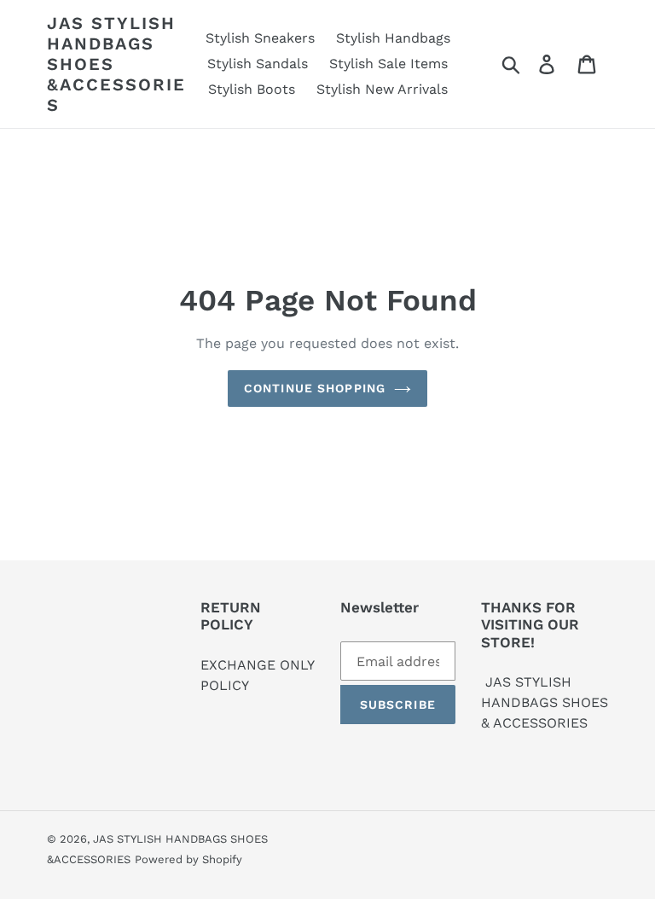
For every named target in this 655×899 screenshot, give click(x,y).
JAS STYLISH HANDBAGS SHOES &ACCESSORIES (116, 64)
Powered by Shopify (188, 859)
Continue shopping (314, 388)
